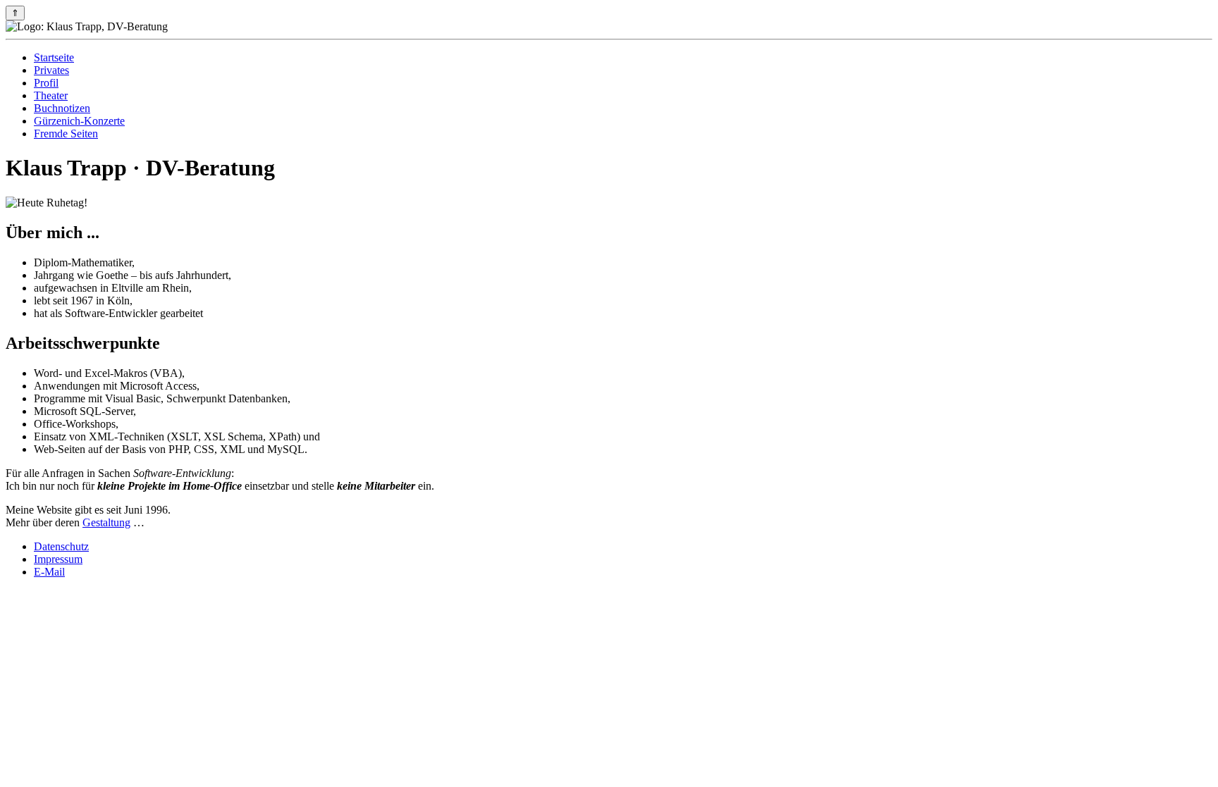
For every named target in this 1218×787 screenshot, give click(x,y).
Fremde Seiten (66, 134)
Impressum (58, 559)
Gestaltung (106, 522)
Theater (51, 95)
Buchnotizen (62, 108)
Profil (46, 83)
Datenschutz (61, 546)
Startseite (54, 57)
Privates (51, 70)
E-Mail (49, 572)
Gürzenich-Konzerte (79, 121)
